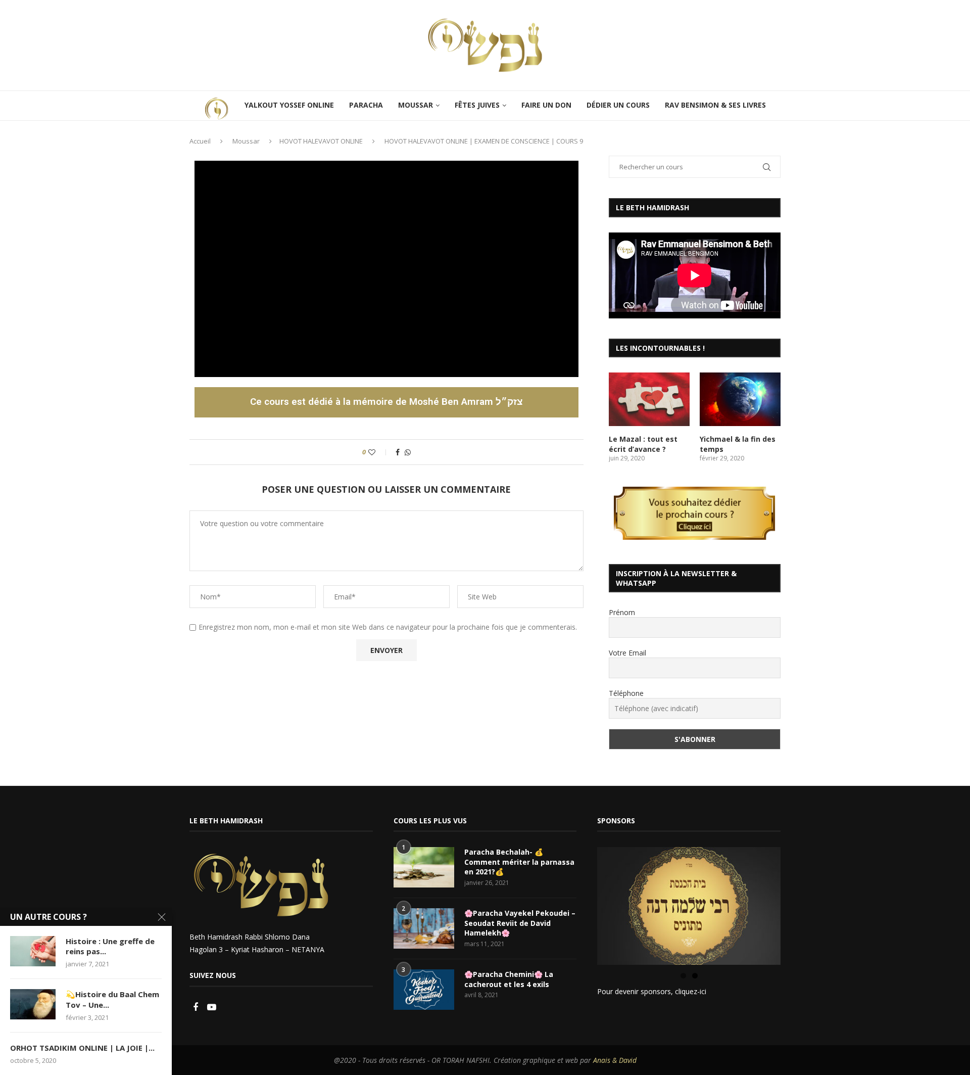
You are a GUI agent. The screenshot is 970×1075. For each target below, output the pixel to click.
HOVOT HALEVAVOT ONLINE (321, 141)
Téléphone (626, 693)
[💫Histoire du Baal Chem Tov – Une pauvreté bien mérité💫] (33, 1004)
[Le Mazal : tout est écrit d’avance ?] (649, 399)
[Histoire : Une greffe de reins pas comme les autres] (33, 951)
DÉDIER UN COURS (618, 105)
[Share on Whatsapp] (408, 452)
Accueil (200, 141)
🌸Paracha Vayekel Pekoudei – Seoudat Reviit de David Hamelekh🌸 (519, 923)
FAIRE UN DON (546, 105)
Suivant (798, 903)
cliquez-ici (690, 991)
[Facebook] (196, 1007)
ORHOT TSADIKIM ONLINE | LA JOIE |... (82, 1048)
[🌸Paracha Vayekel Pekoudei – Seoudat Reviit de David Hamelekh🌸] (424, 928)
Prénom (622, 612)
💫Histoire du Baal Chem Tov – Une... (112, 999)
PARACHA (366, 105)
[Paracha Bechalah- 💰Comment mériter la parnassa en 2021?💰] (424, 867)
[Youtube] (212, 1007)
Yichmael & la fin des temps (737, 444)
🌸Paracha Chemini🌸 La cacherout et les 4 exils (508, 979)
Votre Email (627, 653)
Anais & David (615, 1060)
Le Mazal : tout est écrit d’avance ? (643, 444)
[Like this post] (378, 452)
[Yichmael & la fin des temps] (740, 399)
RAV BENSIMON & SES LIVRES (715, 105)
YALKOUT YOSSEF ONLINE (289, 105)
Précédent (579, 903)
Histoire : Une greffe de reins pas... (110, 946)
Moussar (246, 141)
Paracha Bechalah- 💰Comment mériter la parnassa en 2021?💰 (519, 861)
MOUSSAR (415, 105)
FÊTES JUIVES (477, 105)
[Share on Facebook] (398, 452)
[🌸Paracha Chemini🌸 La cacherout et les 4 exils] (424, 989)
